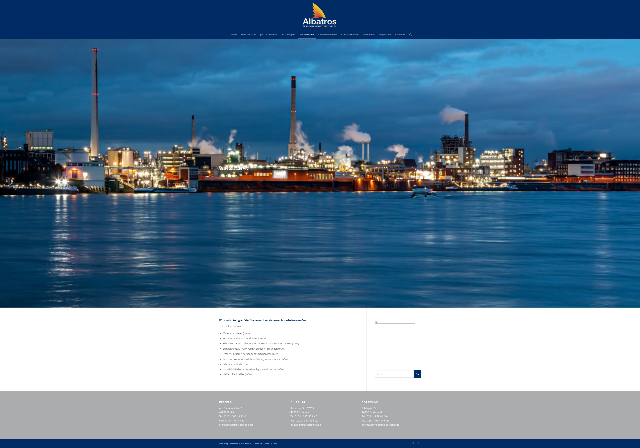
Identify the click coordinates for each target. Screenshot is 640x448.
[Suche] (409, 34)
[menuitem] (233, 34)
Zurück (3, 173)
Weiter (637, 173)
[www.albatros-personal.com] (320, 15)
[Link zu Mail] (413, 442)
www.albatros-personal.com (243, 443)
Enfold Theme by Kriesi (267, 443)
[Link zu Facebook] (418, 442)
